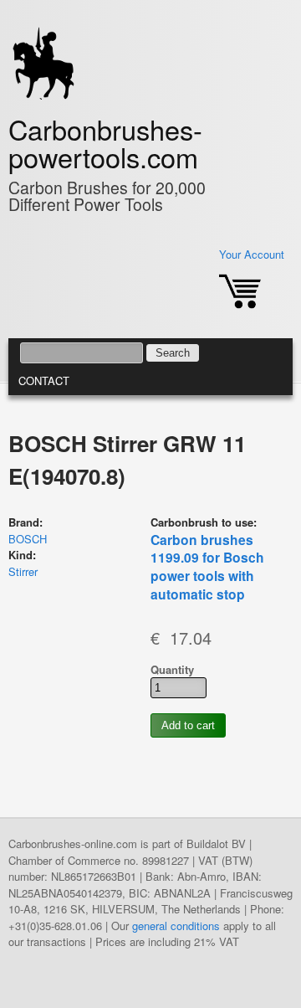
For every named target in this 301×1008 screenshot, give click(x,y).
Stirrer (23, 571)
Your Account (251, 254)
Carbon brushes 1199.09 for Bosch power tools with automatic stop (207, 567)
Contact (43, 380)
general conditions (176, 925)
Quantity (172, 669)
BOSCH (27, 539)
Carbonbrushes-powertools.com (105, 143)
